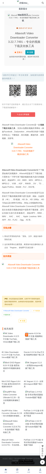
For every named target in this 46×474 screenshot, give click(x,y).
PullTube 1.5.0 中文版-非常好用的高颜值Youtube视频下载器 (33, 442)
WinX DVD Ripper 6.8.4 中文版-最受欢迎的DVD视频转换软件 (11, 384)
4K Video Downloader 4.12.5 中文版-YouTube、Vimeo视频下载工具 (12, 354)
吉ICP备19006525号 (26, 461)
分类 (17, 472)
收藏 (31, 52)
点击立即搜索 (24, 114)
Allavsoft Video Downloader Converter (17, 311)
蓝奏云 (19, 52)
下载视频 (37, 311)
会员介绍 (42, 452)
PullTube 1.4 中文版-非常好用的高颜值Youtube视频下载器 (34, 413)
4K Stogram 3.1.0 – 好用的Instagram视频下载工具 (33, 384)
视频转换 (7, 315)
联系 (28, 472)
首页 (5, 472)
